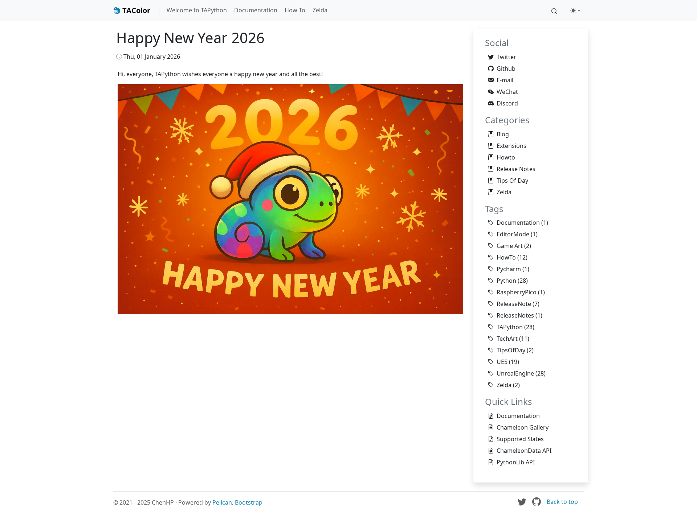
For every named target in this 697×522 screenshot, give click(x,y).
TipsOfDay (511, 350)
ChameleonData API (524, 451)
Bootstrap (248, 502)
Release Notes (516, 169)
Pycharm (509, 269)
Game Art (510, 246)
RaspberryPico (517, 292)
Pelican (222, 502)
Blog (503, 134)
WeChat (507, 92)
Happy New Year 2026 (190, 37)
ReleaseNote (514, 304)
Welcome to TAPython (197, 10)
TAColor (135, 10)
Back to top (562, 502)
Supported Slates (520, 439)
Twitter (506, 57)
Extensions (511, 146)
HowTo (506, 257)
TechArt (507, 339)
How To (295, 10)
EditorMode (513, 234)
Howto (506, 157)
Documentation (255, 10)
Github (506, 68)
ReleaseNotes (515, 315)
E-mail (505, 80)
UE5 (502, 362)
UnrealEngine (515, 373)
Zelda (320, 10)
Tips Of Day (512, 181)
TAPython (510, 327)
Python (506, 281)
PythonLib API (516, 462)
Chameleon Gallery (523, 427)
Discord (507, 103)
